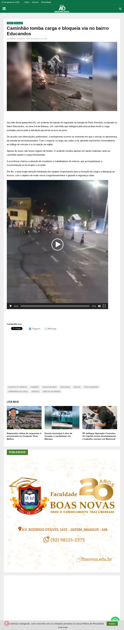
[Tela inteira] (104, 306)
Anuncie (35, 2)
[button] (57, 244)
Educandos (65, 387)
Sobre (26, 2)
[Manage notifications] (6, 623)
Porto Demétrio (91, 387)
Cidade (10, 23)
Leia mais (62, 627)
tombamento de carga (18, 391)
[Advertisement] (62, 356)
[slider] (55, 306)
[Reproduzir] (10, 306)
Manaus (77, 387)
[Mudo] (99, 306)
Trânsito (35, 391)
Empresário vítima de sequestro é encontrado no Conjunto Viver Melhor (24, 436)
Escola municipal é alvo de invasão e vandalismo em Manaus (58, 436)
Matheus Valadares (17, 39)
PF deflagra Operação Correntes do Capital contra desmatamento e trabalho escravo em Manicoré (99, 436)
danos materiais (49, 387)
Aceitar (112, 623)
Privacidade (46, 2)
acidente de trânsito (17, 387)
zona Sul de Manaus (51, 391)
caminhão (35, 387)
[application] (57, 244)
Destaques (18, 23)
